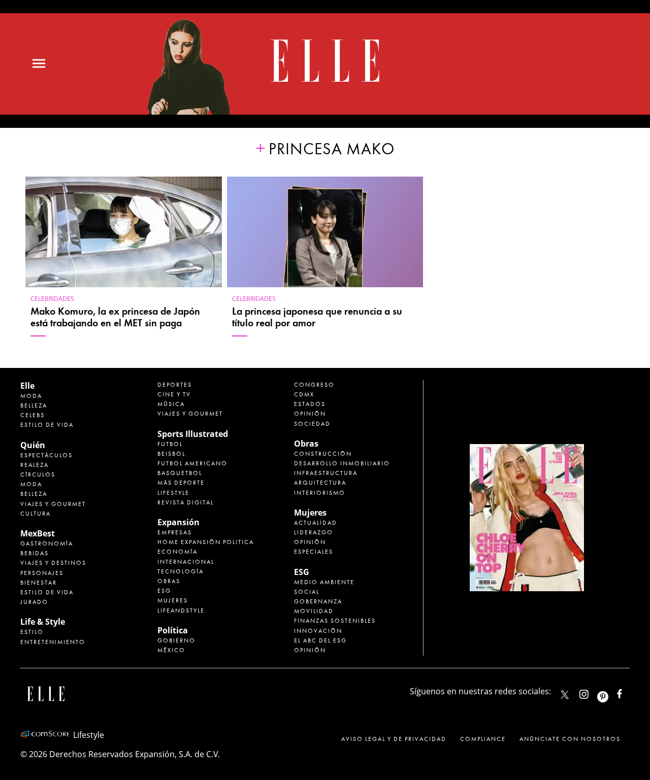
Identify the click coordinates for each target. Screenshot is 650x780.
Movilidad (314, 611)
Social (306, 591)
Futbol (170, 444)
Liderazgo (313, 532)
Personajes (41, 572)
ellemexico (611, 692)
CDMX (304, 394)
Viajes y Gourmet (53, 503)
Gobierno (176, 640)
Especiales (313, 551)
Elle (27, 385)
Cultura (35, 513)
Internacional (185, 561)
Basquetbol (179, 473)
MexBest (37, 533)
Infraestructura (326, 473)
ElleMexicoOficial (628, 692)
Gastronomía (46, 543)
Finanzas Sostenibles (335, 620)
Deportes (174, 384)
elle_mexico (592, 692)
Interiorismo (319, 492)
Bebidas (34, 553)
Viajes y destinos (53, 562)
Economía (177, 551)
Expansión (178, 522)
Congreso (314, 384)
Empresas (174, 532)
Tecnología (180, 571)
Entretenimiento (52, 642)
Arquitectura (320, 482)
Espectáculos (46, 455)
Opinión (310, 413)
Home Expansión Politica (205, 542)
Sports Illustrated (192, 433)
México (171, 650)
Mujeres (172, 600)
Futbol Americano (192, 463)
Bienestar (38, 582)
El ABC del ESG (320, 640)
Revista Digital (185, 502)
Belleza (33, 405)
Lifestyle (173, 492)
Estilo (32, 631)
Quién (32, 445)
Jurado (34, 601)
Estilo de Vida (47, 592)
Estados (310, 404)
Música (171, 404)
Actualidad (315, 522)
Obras (168, 581)
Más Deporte (181, 482)
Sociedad (312, 423)
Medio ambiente (324, 582)
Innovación (318, 630)
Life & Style (42, 621)
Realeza (34, 464)
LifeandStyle (181, 610)
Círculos (37, 474)
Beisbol (171, 453)
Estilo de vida (47, 424)
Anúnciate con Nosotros (570, 738)
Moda (31, 395)
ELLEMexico (564, 694)
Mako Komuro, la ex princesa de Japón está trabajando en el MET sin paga (115, 317)
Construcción (323, 453)
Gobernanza (318, 601)
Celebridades (52, 298)
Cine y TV (174, 394)
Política (172, 630)
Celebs (32, 415)
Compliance (483, 738)
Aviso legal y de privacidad (393, 738)
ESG (164, 590)
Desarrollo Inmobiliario (342, 463)
